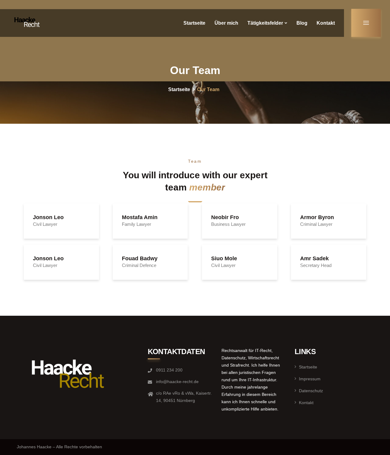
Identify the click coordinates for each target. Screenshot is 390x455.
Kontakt (326, 23)
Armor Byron (317, 217)
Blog (301, 23)
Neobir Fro (225, 217)
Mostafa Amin (140, 217)
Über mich (226, 23)
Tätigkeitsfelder (265, 23)
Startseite (194, 23)
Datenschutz (311, 390)
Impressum (310, 378)
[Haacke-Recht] (28, 22)
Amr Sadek (314, 258)
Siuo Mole (224, 258)
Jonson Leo (48, 217)
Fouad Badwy (140, 258)
